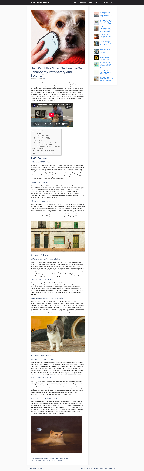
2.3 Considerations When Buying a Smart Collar (48, 146)
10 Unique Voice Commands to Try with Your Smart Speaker (106, 78)
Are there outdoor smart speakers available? (105, 51)
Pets (33, 457)
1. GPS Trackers (37, 133)
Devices (97, 2)
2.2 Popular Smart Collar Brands (44, 144)
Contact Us (89, 468)
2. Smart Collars (37, 141)
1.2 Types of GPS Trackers (42, 137)
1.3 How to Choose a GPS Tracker (44, 139)
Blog (90, 2)
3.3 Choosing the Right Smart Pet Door (45, 154)
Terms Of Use (112, 468)
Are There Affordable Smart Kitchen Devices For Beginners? (47, 460)
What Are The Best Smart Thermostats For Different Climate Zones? (106, 65)
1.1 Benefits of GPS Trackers (43, 135)
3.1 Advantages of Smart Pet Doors (45, 150)
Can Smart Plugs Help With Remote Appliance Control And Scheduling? (50, 458)
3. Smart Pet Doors (38, 148)
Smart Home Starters (41, 2)
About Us (82, 468)
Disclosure (95, 468)
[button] (111, 2)
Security (106, 2)
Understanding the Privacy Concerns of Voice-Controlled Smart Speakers (106, 14)
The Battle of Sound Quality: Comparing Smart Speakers (105, 36)
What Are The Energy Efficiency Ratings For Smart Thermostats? (106, 21)
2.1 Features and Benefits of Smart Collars (46, 142)
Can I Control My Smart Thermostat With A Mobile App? (106, 72)
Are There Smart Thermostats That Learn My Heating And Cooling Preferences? (106, 29)
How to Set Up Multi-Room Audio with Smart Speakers (105, 57)
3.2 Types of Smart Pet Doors (43, 152)
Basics (75, 2)
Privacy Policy (103, 468)
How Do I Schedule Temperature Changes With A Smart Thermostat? (106, 44)
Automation (83, 2)
